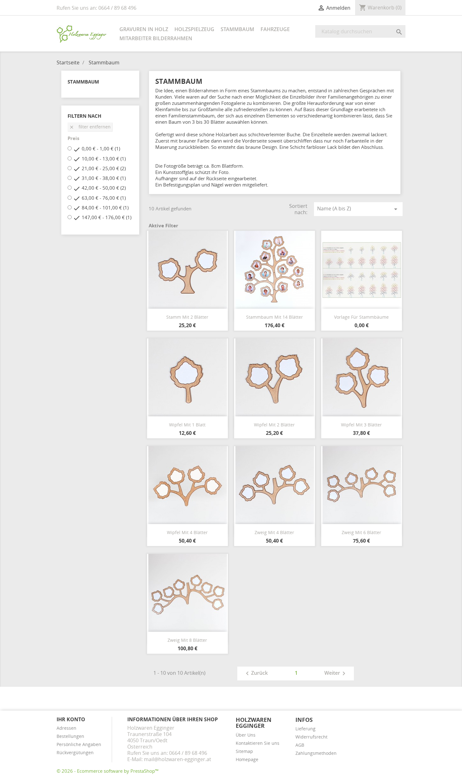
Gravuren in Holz (143, 29)
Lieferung (305, 729)
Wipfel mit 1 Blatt (187, 425)
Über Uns (246, 735)
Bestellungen (70, 736)
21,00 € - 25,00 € (104, 168)
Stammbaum (237, 29)
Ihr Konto (71, 719)
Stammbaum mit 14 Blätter (274, 317)
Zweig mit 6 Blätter (361, 532)
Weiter (336, 673)
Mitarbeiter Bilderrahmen (155, 38)
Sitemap (244, 751)
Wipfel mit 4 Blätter (187, 532)
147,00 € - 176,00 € (106, 217)
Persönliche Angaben (79, 744)
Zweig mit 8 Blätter (187, 640)
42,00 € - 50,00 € (104, 188)
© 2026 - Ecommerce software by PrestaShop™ (108, 771)
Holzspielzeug (194, 29)
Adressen (66, 728)
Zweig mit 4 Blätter (274, 532)
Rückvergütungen (75, 752)
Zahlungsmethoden (316, 753)
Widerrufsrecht (311, 737)
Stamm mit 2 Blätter (187, 317)
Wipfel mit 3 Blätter (361, 425)
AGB (299, 745)
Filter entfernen (90, 127)
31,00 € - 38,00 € (104, 178)
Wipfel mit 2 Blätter (274, 425)
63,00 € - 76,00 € (104, 198)
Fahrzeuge (275, 29)
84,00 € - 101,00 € (105, 207)
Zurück (256, 673)
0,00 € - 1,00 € (101, 148)
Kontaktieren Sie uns (257, 743)
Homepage (247, 759)
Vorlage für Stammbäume (361, 317)
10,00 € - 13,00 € (104, 158)
